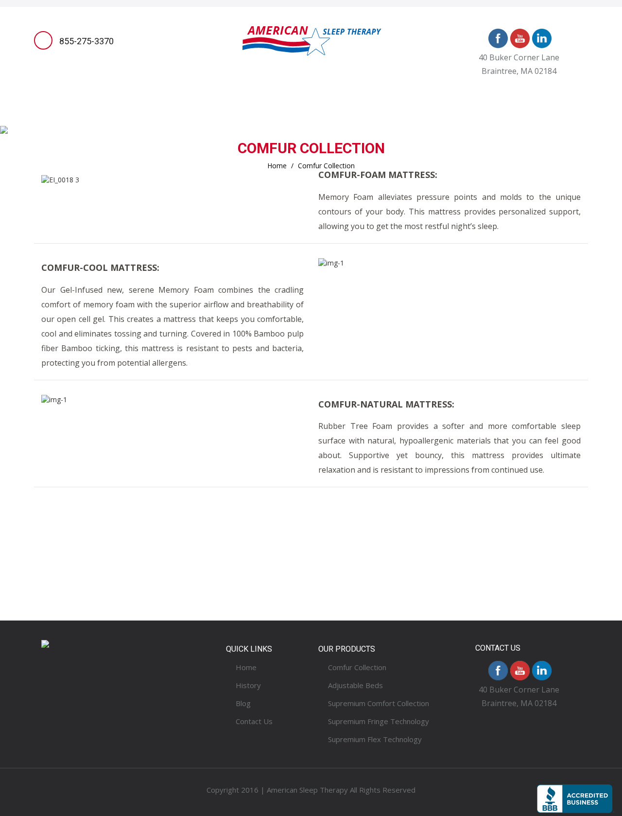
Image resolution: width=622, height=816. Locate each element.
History (437, 113)
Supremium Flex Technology (375, 739)
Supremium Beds (209, 113)
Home (76, 113)
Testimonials (375, 113)
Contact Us (532, 113)
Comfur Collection (357, 667)
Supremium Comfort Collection (378, 703)
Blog (480, 113)
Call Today (155, 583)
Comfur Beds (131, 113)
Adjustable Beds (295, 113)
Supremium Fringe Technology (378, 721)
